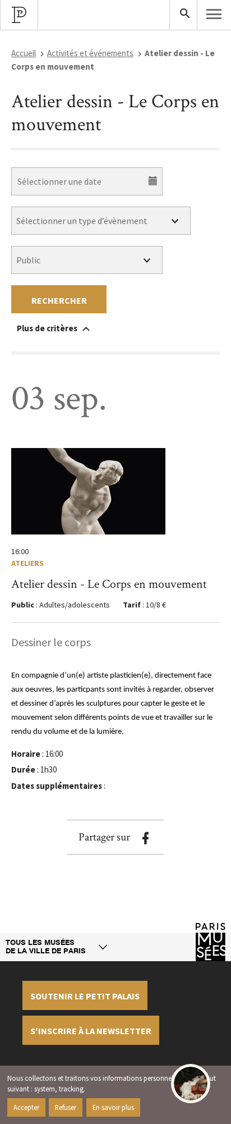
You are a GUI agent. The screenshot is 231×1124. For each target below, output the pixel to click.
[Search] (183, 14)
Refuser (65, 1107)
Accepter (26, 1107)
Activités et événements (90, 53)
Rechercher (59, 300)
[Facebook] (145, 838)
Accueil (23, 53)
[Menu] (214, 14)
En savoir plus (113, 1107)
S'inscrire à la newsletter (90, 1030)
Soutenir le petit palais (85, 996)
